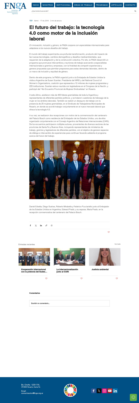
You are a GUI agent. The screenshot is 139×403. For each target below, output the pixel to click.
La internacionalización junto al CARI (67, 270)
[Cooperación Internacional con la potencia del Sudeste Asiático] (34, 257)
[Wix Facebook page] (93, 390)
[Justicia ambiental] (104, 257)
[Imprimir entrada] (52, 225)
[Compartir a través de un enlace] (46, 225)
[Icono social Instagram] (104, 390)
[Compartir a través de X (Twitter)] (36, 225)
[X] (99, 390)
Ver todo (118, 244)
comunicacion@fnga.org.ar (32, 393)
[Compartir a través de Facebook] (30, 225)
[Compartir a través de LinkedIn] (41, 225)
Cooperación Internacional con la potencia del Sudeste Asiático (34, 270)
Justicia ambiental (100, 269)
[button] (63, 5)
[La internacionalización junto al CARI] (69, 257)
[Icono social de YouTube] (110, 390)
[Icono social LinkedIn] (115, 390)
